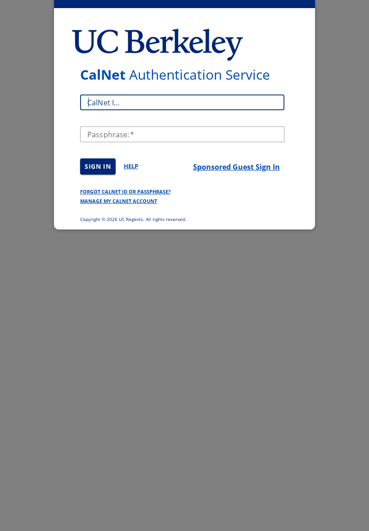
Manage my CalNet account (118, 201)
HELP (131, 166)
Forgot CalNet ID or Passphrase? (125, 191)
